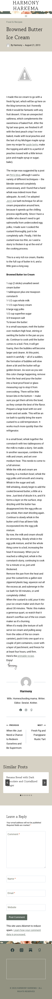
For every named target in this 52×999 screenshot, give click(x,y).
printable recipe (26, 656)
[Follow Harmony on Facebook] (20, 710)
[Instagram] (21, 950)
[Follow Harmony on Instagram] (26, 710)
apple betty (32, 144)
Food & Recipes (14, 22)
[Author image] (8, 45)
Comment (14, 834)
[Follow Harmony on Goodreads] (31, 710)
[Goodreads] (39, 950)
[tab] (20, 795)
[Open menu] (26, 16)
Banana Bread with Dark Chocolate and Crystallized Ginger (21, 781)
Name (12, 878)
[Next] (44, 782)
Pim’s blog (15, 175)
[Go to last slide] (7, 782)
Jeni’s (9, 201)
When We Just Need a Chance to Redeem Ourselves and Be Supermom (14, 736)
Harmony (18, 45)
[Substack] (30, 950)
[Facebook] (12, 950)
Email (11, 893)
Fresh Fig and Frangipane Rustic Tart (38, 732)
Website (12, 907)
